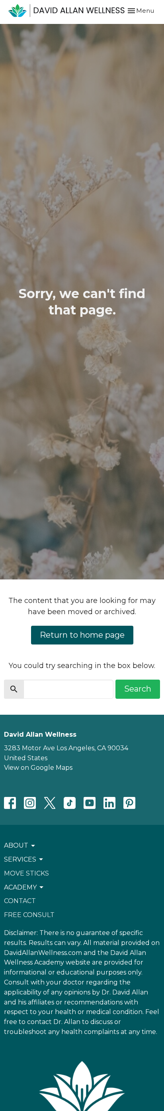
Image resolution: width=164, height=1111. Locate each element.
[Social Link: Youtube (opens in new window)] (90, 803)
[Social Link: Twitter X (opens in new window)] (50, 803)
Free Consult (29, 915)
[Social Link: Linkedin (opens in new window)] (109, 803)
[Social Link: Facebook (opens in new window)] (10, 803)
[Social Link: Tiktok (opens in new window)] (70, 803)
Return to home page (82, 635)
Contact (20, 901)
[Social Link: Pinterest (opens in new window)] (129, 803)
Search (137, 689)
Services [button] (20, 859)
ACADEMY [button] (20, 887)
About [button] (16, 845)
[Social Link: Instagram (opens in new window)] (30, 803)
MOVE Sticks (26, 873)
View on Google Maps (38, 767)
